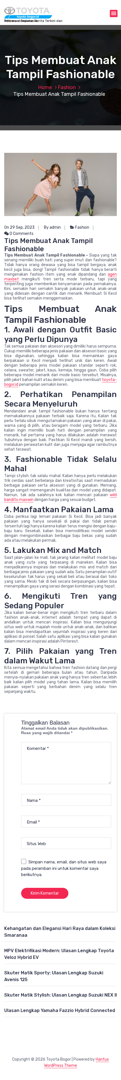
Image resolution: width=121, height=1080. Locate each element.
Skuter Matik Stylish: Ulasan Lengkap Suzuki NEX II (60, 995)
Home (45, 87)
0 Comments (21, 233)
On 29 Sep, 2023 (19, 227)
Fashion (67, 87)
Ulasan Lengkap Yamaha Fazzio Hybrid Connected (59, 1010)
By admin (52, 227)
